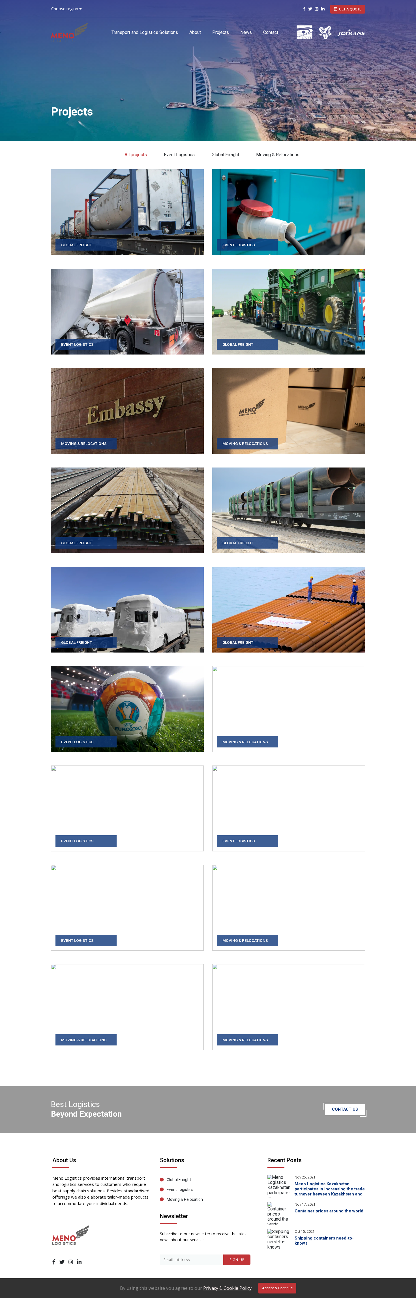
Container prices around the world (329, 1211)
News (246, 32)
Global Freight (225, 154)
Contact (270, 32)
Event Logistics (179, 154)
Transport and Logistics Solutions (144, 32)
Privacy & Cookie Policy (227, 1288)
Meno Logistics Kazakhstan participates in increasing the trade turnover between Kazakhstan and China (330, 1191)
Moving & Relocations (277, 154)
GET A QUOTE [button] (350, 9)
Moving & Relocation (185, 1199)
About (195, 32)
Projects (220, 32)
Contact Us (345, 1109)
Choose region (65, 8)
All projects (136, 154)
